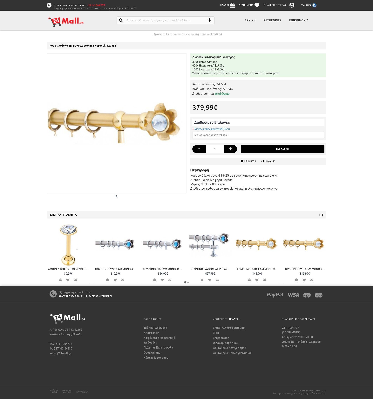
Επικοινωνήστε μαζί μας (229, 327)
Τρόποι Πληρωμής (155, 327)
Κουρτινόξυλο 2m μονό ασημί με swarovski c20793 (164, 269)
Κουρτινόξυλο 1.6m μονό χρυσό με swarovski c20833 (258, 269)
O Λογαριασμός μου (225, 342)
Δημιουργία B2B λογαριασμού (232, 353)
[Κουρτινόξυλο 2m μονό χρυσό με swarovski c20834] (116, 123)
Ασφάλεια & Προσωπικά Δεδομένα (159, 340)
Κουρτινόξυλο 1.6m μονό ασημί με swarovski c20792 (116, 269)
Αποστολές (151, 332)
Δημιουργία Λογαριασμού (229, 348)
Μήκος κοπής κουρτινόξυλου (212, 129)
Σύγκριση (270, 161)
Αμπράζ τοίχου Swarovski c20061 (69, 269)
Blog (216, 332)
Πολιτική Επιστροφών (158, 347)
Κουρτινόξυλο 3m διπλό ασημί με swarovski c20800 (211, 269)
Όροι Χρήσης (152, 352)
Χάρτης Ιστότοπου (156, 357)
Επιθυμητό (250, 161)
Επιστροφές (221, 337)
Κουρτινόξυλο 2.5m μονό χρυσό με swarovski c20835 (305, 269)
